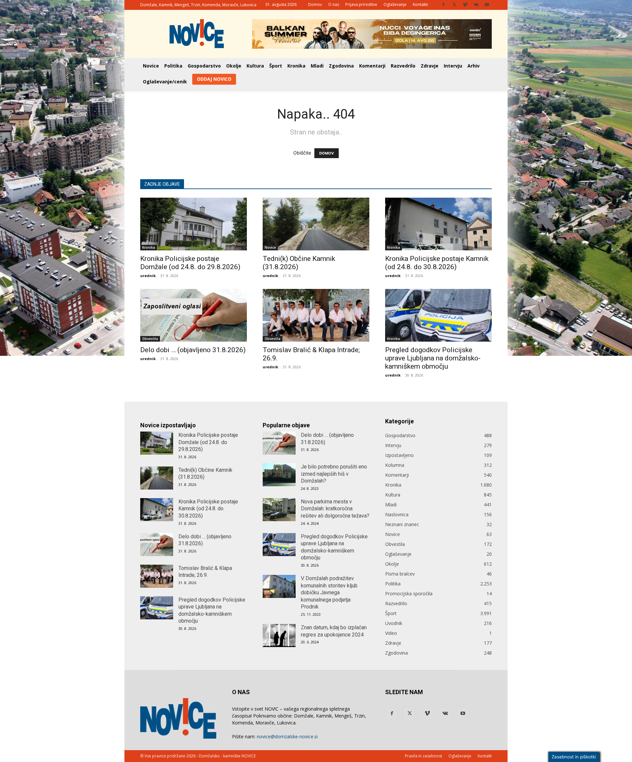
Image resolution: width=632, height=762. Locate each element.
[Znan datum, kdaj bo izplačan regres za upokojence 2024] (279, 635)
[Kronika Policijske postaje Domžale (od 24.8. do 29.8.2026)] (193, 224)
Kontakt (485, 756)
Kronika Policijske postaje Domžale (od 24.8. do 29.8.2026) (190, 263)
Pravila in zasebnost (423, 756)
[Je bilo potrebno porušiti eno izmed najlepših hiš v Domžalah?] (279, 474)
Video (391, 633)
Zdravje (429, 66)
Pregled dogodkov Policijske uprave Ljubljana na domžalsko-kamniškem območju (433, 358)
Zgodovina (341, 66)
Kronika (296, 66)
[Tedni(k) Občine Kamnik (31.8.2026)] (316, 224)
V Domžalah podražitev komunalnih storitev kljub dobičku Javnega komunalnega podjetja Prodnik (329, 592)
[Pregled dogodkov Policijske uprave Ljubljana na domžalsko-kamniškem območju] (438, 315)
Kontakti (420, 4)
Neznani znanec (402, 524)
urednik (148, 275)
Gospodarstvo (204, 66)
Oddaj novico (214, 79)
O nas (333, 4)
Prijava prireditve (361, 4)
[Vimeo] (465, 4)
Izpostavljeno (399, 455)
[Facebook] (443, 4)
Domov (315, 4)
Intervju (453, 66)
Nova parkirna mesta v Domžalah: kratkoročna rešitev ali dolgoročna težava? (335, 508)
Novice (151, 66)
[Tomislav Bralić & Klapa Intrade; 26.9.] (316, 315)
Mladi (317, 66)
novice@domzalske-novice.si (287, 736)
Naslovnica (396, 514)
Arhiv (473, 66)
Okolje (233, 66)
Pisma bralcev (400, 574)
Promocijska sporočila (409, 593)
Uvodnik (393, 623)
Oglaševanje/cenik (165, 81)
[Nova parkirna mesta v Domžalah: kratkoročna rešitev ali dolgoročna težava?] (279, 509)
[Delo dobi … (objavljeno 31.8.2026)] (193, 315)
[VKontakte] (476, 4)
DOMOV (326, 153)
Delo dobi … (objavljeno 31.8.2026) (193, 350)
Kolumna (394, 465)
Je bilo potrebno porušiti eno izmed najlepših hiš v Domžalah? (334, 474)
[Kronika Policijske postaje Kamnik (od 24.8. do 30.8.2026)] (438, 224)
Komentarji (372, 66)
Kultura (255, 66)
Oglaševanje (395, 4)
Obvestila (150, 338)
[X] (454, 4)
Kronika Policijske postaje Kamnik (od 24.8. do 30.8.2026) (436, 263)
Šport (275, 66)
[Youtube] (487, 4)
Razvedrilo (403, 66)
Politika (173, 66)
